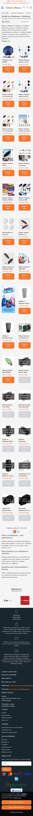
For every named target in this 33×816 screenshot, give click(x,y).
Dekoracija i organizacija (17, 13)
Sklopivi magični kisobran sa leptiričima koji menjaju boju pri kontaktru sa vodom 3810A (24, 234)
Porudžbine (5, 744)
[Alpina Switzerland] (25, 604)
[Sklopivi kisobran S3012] (8, 155)
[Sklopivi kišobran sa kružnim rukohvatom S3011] (25, 155)
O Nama (4, 712)
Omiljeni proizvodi (6, 747)
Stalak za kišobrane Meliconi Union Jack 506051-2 (8, 441)
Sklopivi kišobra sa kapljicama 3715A (8, 268)
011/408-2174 (8, 3)
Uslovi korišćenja (6, 715)
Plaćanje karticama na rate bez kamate (12, 727)
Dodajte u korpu (8, 69)
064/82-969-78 (16, 3)
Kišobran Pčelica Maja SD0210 (7, 371)
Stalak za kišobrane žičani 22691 (7, 337)
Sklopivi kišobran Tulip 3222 (24, 268)
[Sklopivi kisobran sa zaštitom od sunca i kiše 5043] (25, 328)
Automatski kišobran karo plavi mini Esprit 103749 (7, 510)
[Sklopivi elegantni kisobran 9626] (25, 190)
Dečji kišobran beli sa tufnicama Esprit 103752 (24, 475)
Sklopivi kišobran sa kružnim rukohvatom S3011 (24, 165)
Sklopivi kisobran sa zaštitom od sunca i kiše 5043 (24, 337)
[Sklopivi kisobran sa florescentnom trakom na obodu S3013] (25, 121)
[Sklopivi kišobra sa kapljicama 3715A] (8, 259)
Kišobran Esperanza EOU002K (22, 441)
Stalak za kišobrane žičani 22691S (24, 303)
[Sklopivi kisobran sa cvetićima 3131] (8, 86)
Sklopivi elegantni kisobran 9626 (24, 199)
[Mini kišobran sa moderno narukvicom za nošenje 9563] (8, 224)
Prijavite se (6, 769)
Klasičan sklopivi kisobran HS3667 (7, 199)
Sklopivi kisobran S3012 (7, 164)
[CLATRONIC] (8, 604)
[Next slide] (28, 600)
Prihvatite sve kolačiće (16, 802)
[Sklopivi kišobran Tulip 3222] (25, 259)
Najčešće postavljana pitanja (9, 732)
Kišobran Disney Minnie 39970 (24, 371)
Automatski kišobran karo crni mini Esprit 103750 (24, 510)
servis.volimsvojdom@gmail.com (17, 1)
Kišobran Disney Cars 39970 (7, 406)
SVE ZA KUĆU (5, 13)
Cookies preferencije (16, 812)
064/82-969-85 (25, 3)
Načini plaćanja (6, 749)
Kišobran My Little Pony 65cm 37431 (24, 406)
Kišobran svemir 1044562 (7, 61)
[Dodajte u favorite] (12, 55)
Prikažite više (6, 41)
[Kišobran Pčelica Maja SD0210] (8, 362)
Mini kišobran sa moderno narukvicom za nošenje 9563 (7, 234)
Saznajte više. (17, 798)
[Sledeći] (30, 531)
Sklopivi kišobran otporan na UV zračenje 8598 (24, 61)
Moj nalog (4, 739)
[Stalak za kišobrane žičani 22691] (8, 328)
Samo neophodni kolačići (16, 807)
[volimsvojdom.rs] (13, 7)
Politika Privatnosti (7, 717)
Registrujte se (5, 742)
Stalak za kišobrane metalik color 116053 (8, 475)
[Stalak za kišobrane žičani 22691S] (25, 293)
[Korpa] (31, 8)
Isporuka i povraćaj (7, 752)
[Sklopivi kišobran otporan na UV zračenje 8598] (25, 52)
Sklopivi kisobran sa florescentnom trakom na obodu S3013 (24, 130)
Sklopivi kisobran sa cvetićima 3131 (7, 95)
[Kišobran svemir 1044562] (8, 52)
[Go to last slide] (4, 600)
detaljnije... (25, 633)
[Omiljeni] (27, 8)
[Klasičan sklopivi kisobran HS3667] (8, 190)
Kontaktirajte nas (6, 730)
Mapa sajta (5, 720)
